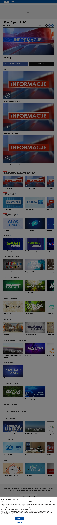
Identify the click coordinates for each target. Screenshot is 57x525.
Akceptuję (19, 518)
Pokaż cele (19, 522)
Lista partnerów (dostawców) (7, 514)
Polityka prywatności (38, 507)
